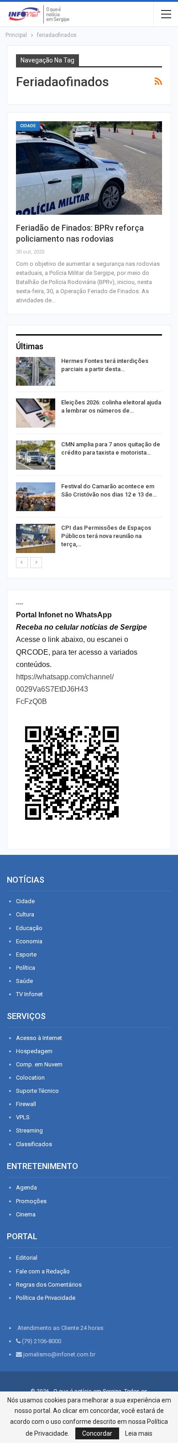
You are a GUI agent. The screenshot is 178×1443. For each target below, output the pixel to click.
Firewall (26, 1104)
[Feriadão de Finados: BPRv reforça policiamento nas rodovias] (89, 168)
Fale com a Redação (43, 1271)
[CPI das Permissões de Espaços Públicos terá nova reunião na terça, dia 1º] (35, 538)
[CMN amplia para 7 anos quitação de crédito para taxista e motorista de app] (35, 455)
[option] (89, 456)
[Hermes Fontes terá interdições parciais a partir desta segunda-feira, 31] (35, 371)
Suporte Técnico (37, 1090)
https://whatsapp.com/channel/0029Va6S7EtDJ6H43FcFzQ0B (65, 689)
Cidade (28, 126)
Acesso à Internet (39, 1037)
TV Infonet (29, 994)
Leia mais (138, 1433)
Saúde (24, 981)
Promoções (31, 1201)
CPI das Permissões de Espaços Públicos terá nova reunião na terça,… (106, 536)
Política (25, 967)
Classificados (34, 1144)
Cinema (26, 1214)
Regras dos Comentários (49, 1284)
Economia (29, 941)
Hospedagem (34, 1051)
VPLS (23, 1117)
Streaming (29, 1130)
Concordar (97, 1433)
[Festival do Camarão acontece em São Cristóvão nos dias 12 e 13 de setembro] (35, 497)
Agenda (26, 1187)
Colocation (30, 1077)
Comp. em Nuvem (39, 1064)
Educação (29, 928)
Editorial (26, 1257)
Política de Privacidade (45, 1297)
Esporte (26, 954)
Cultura (25, 914)
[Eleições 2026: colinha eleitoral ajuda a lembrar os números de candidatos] (35, 413)
